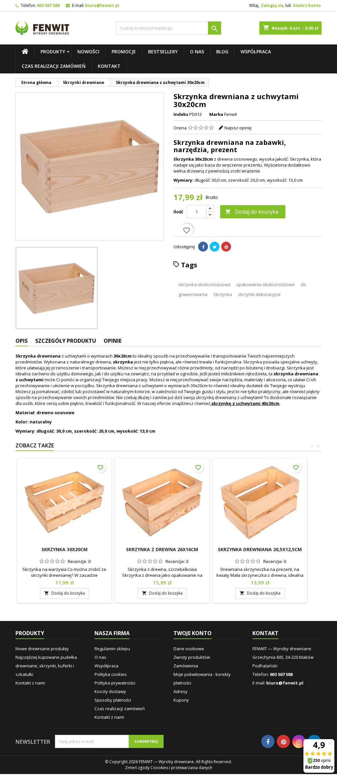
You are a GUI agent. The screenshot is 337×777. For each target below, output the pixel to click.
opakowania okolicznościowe (265, 284)
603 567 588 (48, 5)
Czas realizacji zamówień (54, 66)
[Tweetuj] (215, 247)
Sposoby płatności (112, 700)
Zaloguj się (272, 5)
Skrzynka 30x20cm (64, 549)
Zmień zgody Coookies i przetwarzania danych (168, 767)
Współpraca (256, 51)
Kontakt (109, 66)
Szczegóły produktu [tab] (65, 340)
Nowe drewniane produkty (42, 649)
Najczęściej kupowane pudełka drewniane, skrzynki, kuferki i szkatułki (46, 665)
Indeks (180, 114)
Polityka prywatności (114, 683)
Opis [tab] (21, 340)
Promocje (124, 51)
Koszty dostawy (110, 691)
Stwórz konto (307, 5)
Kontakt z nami (30, 683)
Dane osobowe (188, 649)
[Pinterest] (226, 247)
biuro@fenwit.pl (102, 5)
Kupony (181, 700)
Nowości (88, 51)
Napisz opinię (237, 128)
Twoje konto (192, 633)
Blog (222, 51)
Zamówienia (185, 666)
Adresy (180, 691)
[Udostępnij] (203, 247)
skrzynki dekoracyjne (259, 294)
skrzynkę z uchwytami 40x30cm (245, 403)
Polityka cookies (110, 674)
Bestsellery (163, 51)
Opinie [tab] (112, 340)
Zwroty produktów (191, 657)
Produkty (52, 51)
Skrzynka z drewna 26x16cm (162, 549)
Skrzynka (222, 294)
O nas (197, 51)
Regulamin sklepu (112, 649)
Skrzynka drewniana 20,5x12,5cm (260, 549)
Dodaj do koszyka (251, 211)
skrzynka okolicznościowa (204, 284)
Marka (216, 114)
